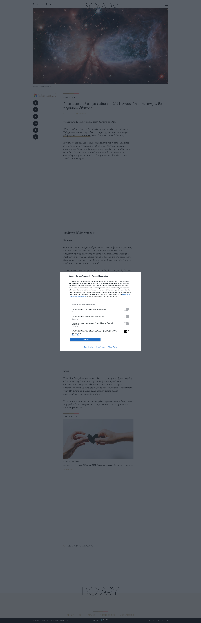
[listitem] (100, 305)
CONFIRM (85, 339)
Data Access (100, 347)
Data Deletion (88, 347)
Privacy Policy (112, 347)
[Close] (137, 276)
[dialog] (100, 311)
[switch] (126, 309)
